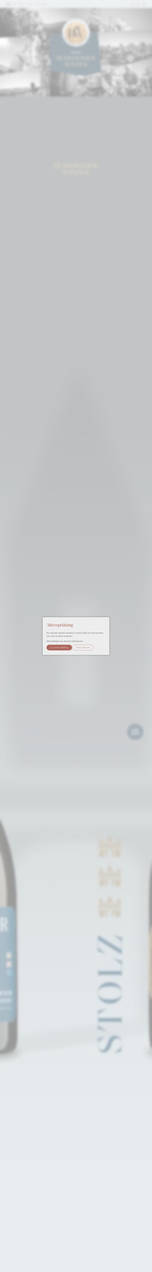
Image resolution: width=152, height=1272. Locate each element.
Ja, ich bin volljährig (59, 647)
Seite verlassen (83, 647)
